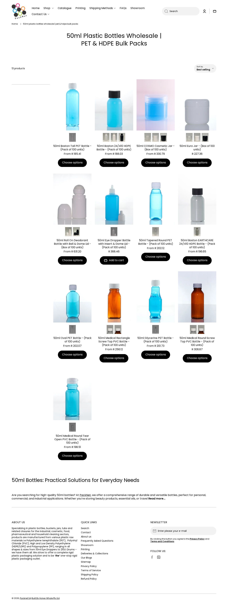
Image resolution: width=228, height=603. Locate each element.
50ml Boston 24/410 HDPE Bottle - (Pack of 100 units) (113, 147)
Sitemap (86, 561)
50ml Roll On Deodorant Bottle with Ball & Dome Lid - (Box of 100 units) (72, 244)
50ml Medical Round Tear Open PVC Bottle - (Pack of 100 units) (72, 439)
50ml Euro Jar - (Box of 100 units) (197, 147)
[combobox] (180, 11)
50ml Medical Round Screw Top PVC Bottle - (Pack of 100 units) (197, 341)
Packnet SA (25, 598)
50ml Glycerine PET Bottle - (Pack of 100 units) (155, 339)
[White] (114, 137)
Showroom (87, 545)
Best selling (203, 69)
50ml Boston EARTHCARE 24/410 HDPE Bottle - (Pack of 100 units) (197, 244)
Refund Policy (89, 578)
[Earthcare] (197, 231)
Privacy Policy (89, 566)
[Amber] (118, 329)
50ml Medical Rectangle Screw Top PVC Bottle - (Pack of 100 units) (114, 341)
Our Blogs (86, 557)
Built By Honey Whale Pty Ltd (46, 598)
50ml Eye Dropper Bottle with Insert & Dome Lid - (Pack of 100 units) (114, 244)
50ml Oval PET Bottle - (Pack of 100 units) (72, 339)
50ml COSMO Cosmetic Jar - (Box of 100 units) (156, 147)
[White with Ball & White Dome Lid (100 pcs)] (68, 231)
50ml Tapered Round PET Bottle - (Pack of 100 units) (155, 242)
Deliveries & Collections (94, 553)
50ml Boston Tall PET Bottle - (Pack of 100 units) (72, 147)
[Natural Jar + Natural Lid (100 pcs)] (147, 137)
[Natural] (106, 137)
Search (85, 528)
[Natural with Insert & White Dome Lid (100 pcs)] (114, 231)
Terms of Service (91, 570)
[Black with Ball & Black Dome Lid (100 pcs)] (76, 231)
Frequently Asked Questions (97, 540)
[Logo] (19, 11)
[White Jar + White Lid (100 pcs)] (155, 137)
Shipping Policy (89, 574)
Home (15, 24)
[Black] (122, 137)
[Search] (165, 11)
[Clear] (72, 137)
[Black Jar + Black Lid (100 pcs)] (163, 137)
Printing (85, 549)
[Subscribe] (212, 531)
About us (86, 536)
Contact (86, 532)
